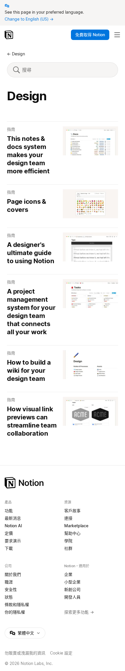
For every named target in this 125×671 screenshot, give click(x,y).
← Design (16, 53)
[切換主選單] (117, 34)
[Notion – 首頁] (9, 35)
